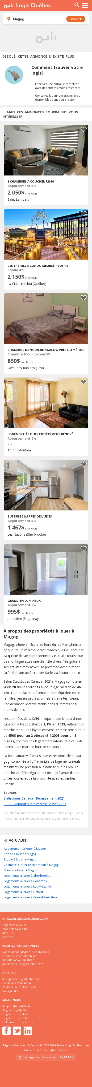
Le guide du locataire (15, 1014)
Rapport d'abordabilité (16, 1006)
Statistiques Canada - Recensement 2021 (34, 798)
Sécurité (7, 937)
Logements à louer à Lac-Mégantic (27, 886)
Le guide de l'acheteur (16, 1018)
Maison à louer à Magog (20, 870)
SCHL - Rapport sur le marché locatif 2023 (35, 804)
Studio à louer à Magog (20, 859)
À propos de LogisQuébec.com (21, 979)
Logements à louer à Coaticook (25, 881)
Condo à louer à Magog (20, 854)
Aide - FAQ (9, 933)
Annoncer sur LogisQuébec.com (22, 964)
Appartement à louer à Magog (25, 848)
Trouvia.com (25, 1022)
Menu (85, 5)
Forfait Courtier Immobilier (19, 956)
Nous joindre (10, 991)
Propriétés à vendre (15, 929)
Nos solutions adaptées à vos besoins (25, 952)
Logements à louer (14, 925)
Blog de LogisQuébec (15, 1010)
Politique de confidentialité (19, 987)
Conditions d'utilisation (16, 983)
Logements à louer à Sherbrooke (27, 875)
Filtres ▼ (76, 19)
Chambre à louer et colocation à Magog (31, 865)
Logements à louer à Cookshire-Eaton (30, 897)
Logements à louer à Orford (23, 892)
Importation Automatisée (18, 960)
